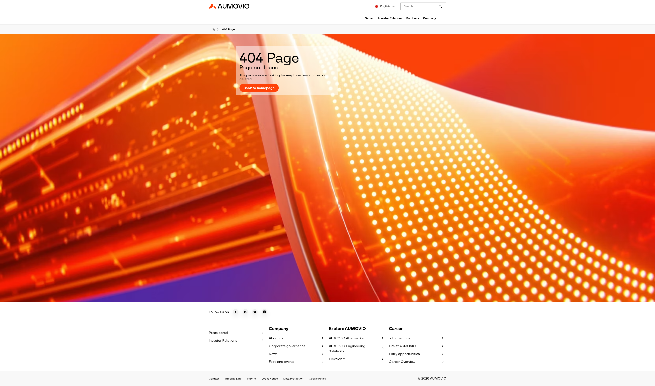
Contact (214, 378)
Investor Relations (390, 18)
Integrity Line (233, 378)
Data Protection (293, 378)
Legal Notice (270, 378)
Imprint (251, 378)
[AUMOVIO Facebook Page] (235, 311)
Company (429, 18)
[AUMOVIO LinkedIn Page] (245, 311)
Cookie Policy (317, 378)
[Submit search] (440, 6)
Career (369, 18)
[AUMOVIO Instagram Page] (264, 311)
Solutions (412, 18)
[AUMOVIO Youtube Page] (255, 312)
